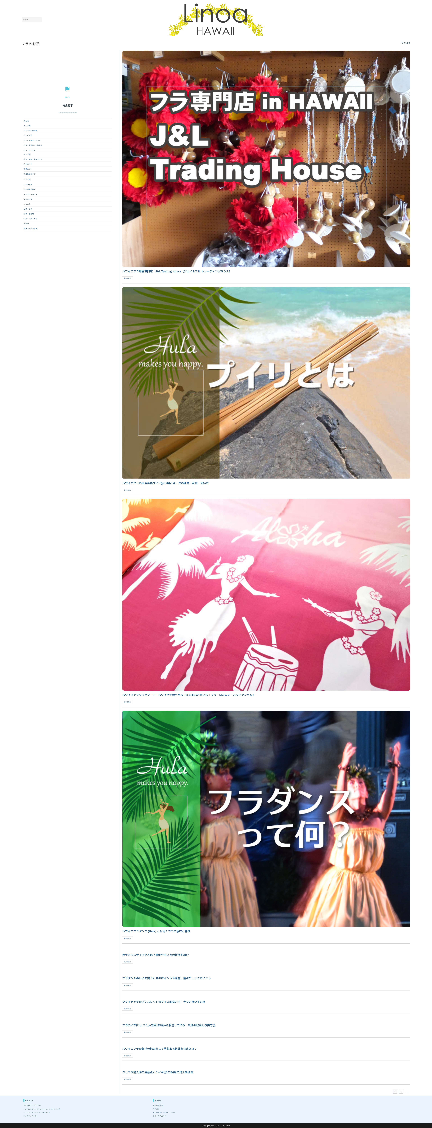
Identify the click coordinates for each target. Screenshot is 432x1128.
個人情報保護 (158, 1105)
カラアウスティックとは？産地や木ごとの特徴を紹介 (155, 955)
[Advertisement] (67, 66)
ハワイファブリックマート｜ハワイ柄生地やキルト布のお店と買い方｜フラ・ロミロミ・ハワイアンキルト (188, 695)
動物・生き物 (29, 214)
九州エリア (28, 164)
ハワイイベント (30, 150)
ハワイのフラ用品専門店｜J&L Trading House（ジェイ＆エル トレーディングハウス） (177, 272)
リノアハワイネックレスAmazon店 (36, 1112)
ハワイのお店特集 (30, 130)
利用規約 (156, 1109)
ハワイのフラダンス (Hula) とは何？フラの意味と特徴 (156, 931)
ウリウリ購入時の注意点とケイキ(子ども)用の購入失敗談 (157, 1072)
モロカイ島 (28, 199)
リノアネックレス (30, 1116)
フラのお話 (406, 43)
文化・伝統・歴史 (30, 219)
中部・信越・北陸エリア (33, 159)
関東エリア (28, 169)
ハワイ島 (27, 179)
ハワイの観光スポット (32, 140)
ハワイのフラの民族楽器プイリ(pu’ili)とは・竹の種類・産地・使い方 (165, 483)
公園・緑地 (28, 209)
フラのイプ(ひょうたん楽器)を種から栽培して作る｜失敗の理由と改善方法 (168, 1026)
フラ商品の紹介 (30, 189)
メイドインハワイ (30, 194)
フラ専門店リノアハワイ (32, 1105)
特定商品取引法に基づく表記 (164, 1112)
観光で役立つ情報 (30, 228)
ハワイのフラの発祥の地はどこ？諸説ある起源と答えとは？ (159, 1049)
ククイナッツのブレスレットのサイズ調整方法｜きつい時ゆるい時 (163, 1002)
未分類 (26, 223)
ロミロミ (27, 204)
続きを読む (128, 278)
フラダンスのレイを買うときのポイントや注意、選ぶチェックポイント (166, 978)
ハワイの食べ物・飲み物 (33, 145)
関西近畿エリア (30, 174)
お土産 (26, 121)
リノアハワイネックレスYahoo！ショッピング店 (41, 1109)
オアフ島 (27, 126)
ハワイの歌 (28, 135)
